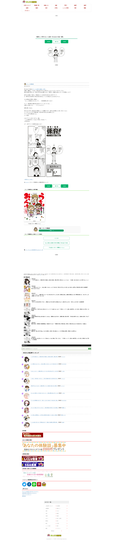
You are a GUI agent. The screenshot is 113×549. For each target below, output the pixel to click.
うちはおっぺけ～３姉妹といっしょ (34, 223)
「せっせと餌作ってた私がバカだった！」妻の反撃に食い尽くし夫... (44, 393)
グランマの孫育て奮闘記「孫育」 (39, 89)
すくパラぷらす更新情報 (31, 250)
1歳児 (85, 5)
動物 (85, 8)
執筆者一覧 (36, 5)
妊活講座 (58, 505)
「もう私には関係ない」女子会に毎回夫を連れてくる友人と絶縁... (43, 415)
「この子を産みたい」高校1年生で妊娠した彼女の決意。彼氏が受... (44, 356)
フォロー (27, 182)
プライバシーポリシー (26, 494)
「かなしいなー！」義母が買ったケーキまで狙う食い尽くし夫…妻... (44, 371)
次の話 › (64, 41)
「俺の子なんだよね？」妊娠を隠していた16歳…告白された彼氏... (43, 385)
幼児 (46, 8)
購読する (25, 345)
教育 (46, 523)
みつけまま (64, 364)
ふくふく (63, 356)
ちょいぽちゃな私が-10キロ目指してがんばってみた (56, 242)
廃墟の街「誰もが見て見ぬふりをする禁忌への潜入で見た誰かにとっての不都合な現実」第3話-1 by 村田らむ (53, 331)
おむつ (47, 518)
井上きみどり (38, 250)
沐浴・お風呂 (59, 518)
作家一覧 (56, 41)
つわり (58, 510)
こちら (40, 274)
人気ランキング (27, 5)
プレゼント (27, 10)
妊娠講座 (47, 508)
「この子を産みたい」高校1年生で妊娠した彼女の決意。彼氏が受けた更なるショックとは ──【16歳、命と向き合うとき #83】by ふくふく (60, 280)
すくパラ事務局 (30, 84)
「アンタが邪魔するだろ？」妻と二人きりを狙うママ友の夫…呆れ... (44, 400)
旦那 (75, 8)
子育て (65, 5)
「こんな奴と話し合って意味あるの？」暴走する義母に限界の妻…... (44, 422)
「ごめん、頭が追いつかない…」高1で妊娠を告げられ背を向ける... (44, 378)
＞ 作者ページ (51, 230)
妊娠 (56, 5)
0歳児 (75, 5)
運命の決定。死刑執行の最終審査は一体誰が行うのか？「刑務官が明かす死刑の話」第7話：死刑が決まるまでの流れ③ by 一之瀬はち (58, 323)
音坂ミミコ (63, 415)
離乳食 (47, 520)
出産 (46, 513)
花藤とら (64, 407)
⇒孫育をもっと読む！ (28, 179)
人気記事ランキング (49, 505)
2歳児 (27, 8)
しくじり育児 (66, 8)
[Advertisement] (56, 24)
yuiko (63, 422)
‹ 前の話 (48, 41)
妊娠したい (46, 5)
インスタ (56, 238)
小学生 (56, 8)
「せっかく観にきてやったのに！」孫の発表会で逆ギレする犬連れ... (44, 407)
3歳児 (36, 8)
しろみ (63, 371)
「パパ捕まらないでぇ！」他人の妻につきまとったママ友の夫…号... (44, 364)
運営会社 (24, 496)
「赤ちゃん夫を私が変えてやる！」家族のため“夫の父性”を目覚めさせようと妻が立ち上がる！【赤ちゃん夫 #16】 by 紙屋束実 (57, 302)
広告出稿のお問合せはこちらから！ (29, 493)
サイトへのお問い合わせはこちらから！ (30, 491)
